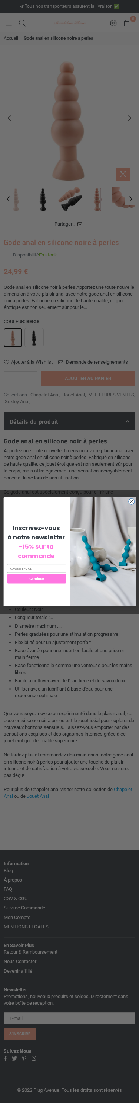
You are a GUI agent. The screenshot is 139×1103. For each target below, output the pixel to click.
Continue (36, 579)
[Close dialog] (131, 501)
